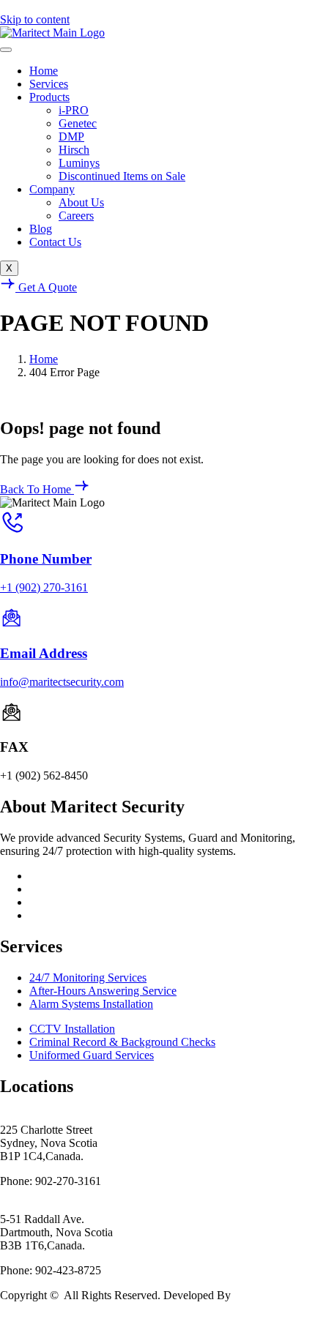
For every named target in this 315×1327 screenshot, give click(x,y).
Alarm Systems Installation (91, 1004)
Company (52, 189)
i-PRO (74, 110)
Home (43, 70)
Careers (76, 215)
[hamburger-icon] (6, 50)
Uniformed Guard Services (91, 1055)
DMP (71, 136)
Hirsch (74, 149)
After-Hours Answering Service (103, 990)
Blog (40, 229)
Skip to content (35, 19)
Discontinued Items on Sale (122, 176)
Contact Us (55, 242)
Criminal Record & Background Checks (122, 1042)
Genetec (78, 123)
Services (48, 84)
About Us (81, 202)
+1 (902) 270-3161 (44, 587)
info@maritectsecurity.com (62, 682)
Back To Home (37, 489)
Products (49, 97)
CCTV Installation (72, 1029)
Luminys (79, 163)
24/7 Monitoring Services (88, 977)
